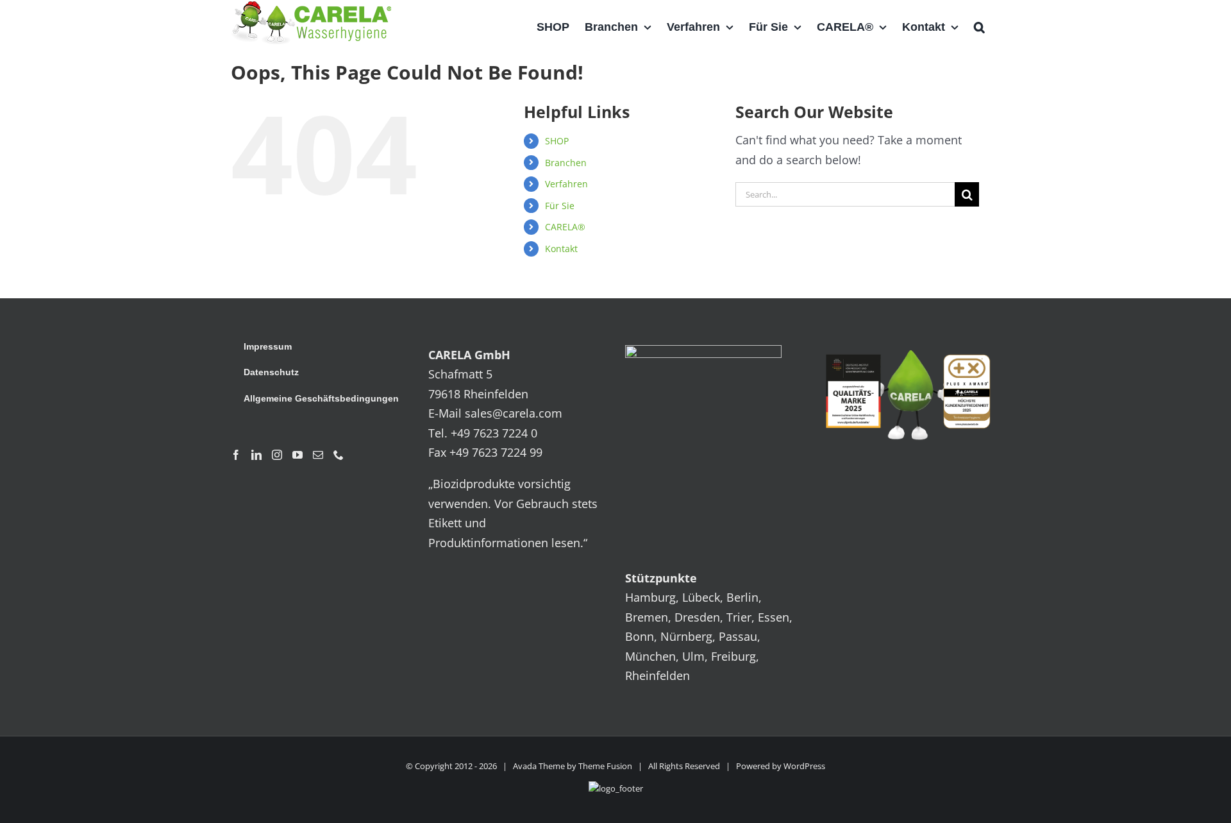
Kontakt (561, 248)
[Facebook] (236, 455)
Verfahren (566, 184)
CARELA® (565, 227)
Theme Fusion (605, 766)
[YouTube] (297, 455)
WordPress (804, 766)
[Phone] (338, 455)
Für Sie (559, 205)
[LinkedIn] (256, 455)
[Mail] (318, 455)
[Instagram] (277, 455)
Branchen (566, 163)
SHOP (557, 141)
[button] (979, 27)
